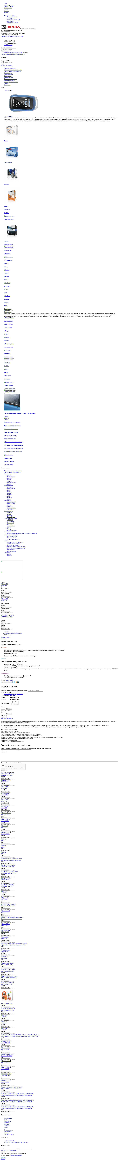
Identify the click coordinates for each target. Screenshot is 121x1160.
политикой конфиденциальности (13, 52)
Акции (6, 1127)
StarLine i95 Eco (5, 814)
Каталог (9, 555)
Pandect (9, 491)
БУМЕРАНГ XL (5, 879)
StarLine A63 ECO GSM (7, 971)
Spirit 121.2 (4, 958)
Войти (2, 1152)
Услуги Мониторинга (13, 539)
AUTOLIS (10, 520)
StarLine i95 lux (5, 821)
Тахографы (7, 552)
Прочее (6, 416)
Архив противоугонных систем (13, 470)
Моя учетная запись (9, 15)
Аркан (9, 514)
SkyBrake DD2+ (5, 834)
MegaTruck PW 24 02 (6, 1056)
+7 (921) (6, 36)
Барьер (9, 529)
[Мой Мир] (18, 682)
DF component (11, 488)
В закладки (4, 715)
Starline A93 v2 (5, 781)
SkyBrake (9, 494)
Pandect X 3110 (5, 1082)
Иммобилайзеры (8, 244)
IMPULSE (10, 524)
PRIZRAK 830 (5, 932)
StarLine (9, 481)
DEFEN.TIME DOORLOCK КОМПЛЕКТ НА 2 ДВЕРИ (16, 1101)
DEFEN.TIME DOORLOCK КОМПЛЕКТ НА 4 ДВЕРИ (16, 1095)
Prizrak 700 (4, 585)
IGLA (8, 490)
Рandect (9, 484)
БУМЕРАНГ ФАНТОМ (7, 866)
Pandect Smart (4, 951)
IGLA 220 (3, 1016)
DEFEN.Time (11, 503)
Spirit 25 (3, 840)
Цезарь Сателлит (12, 530)
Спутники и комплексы (10, 518)
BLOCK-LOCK (11, 502)
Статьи (6, 9)
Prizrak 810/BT (5, 794)
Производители (8, 6)
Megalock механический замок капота (11, 919)
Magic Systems (11, 476)
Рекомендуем (7, 1131)
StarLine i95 (4, 827)
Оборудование (11, 537)
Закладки (10, 18)
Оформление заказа (12, 22)
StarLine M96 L (5, 1049)
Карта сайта (7, 1121)
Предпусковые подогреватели (12, 472)
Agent (8, 499)
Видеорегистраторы (13, 545)
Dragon (9, 505)
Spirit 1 (2, 853)
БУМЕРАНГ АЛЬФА (6, 886)
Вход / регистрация (12, 16)
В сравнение (4, 717)
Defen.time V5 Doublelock (8, 906)
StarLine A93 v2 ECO (6, 984)
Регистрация (13, 1150)
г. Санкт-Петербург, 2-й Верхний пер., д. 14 (13, 54)
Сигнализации (8, 90)
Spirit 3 (2, 847)
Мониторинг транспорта (11, 534)
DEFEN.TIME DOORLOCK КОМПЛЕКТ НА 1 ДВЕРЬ (16, 1108)
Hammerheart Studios (16, 1155)
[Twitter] (14, 682)
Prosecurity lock (11, 508)
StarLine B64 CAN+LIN (7, 1010)
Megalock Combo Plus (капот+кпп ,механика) (13, 945)
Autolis (9, 475)
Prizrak (9, 479)
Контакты (6, 12)
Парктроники (11, 549)
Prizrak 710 (4, 600)
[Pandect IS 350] (5, 637)
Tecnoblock (10, 509)
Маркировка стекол (9, 388)
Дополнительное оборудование (16, 548)
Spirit (8, 496)
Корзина (10, 21)
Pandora (9, 478)
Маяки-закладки (8, 356)
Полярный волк (11, 482)
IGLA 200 (3, 892)
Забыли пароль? (5, 1150)
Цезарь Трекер (11, 517)
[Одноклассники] (16, 682)
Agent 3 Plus (4, 899)
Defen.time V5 (4, 912)
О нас (5, 3)
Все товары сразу (9, 1134)
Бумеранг (10, 515)
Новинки (6, 1133)
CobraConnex (11, 521)
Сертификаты (8, 8)
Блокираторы (7, 309)
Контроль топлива (12, 536)
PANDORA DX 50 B (6, 616)
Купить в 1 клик (5, 597)
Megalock (9, 506)
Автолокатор (11, 526)
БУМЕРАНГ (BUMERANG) (8, 873)
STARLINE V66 (5, 1075)
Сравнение (7, 1125)
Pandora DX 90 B (5, 1043)
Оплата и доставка (9, 5)
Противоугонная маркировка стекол (11, 860)
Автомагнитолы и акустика (15, 542)
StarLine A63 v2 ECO (6, 964)
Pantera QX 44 (4, 925)
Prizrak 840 (4, 788)
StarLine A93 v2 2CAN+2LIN (9, 977)
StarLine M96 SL (5, 1062)
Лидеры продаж (8, 1130)
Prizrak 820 (4, 938)
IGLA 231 (3, 1023)
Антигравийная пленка (13, 543)
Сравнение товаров (13, 19)
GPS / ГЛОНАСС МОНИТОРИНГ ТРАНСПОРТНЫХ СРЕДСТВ (19, 1036)
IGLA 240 (3, 1029)
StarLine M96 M (5, 1069)
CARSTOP (10, 487)
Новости (6, 11)
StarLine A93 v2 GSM (7, 1003)
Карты (9, 554)
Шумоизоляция (11, 551)
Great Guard (10, 523)
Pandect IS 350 (9, 680)
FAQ (5, 1119)
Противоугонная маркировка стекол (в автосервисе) (22, 533)
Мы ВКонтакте (8, 45)
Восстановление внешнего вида (16, 546)
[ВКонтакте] (13, 682)
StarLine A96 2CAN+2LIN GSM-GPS (11, 1088)
